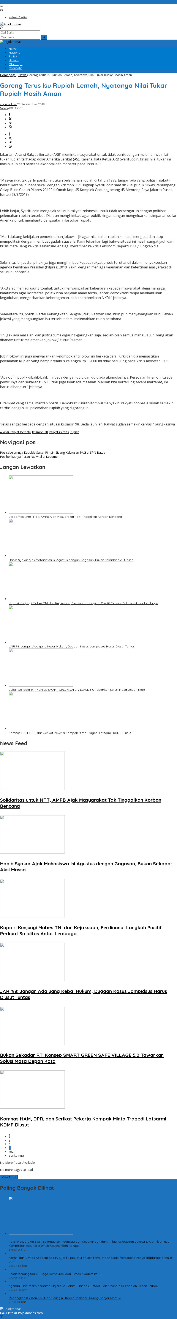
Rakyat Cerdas (59, 432)
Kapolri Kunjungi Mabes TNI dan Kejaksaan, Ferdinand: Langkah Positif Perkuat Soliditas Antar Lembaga (83, 603)
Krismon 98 (40, 432)
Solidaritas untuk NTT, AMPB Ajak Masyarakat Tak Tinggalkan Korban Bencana (65, 517)
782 (11, 1152)
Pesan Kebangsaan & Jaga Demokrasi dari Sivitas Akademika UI (55, 1274)
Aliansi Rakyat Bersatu (15, 432)
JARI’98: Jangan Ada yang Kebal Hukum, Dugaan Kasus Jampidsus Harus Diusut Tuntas (72, 646)
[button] (44, 37)
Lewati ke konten (12, 2)
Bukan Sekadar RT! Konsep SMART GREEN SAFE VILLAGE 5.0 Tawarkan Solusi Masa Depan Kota (77, 690)
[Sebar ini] (9, 115)
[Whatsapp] (10, 127)
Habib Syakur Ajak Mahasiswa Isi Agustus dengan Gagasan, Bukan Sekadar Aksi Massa (71, 560)
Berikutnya (16, 1155)
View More (9, 1177)
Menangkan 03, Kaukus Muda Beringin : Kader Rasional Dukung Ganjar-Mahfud (65, 1298)
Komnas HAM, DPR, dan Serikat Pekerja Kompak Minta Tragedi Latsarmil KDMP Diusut (70, 733)
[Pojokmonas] (10, 24)
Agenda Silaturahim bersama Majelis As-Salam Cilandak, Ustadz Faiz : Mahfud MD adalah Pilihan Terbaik (83, 1286)
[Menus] (1, 6)
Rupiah (74, 432)
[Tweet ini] (10, 119)
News (4, 108)
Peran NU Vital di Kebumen (29, 457)
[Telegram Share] (10, 123)
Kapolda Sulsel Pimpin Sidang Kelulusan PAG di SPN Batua (52, 452)
